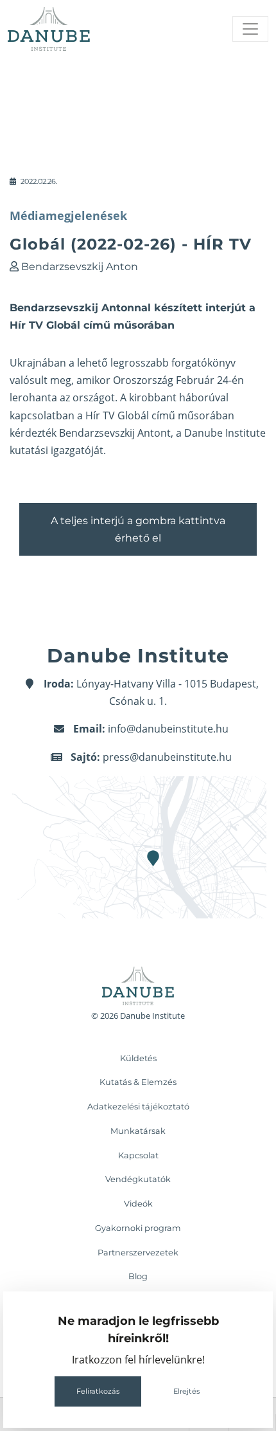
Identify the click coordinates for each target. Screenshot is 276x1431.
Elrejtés (186, 1391)
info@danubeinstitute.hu (168, 729)
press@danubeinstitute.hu (167, 757)
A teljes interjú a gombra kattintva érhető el (138, 529)
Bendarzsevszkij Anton (79, 266)
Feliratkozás (97, 1391)
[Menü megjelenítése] (250, 29)
